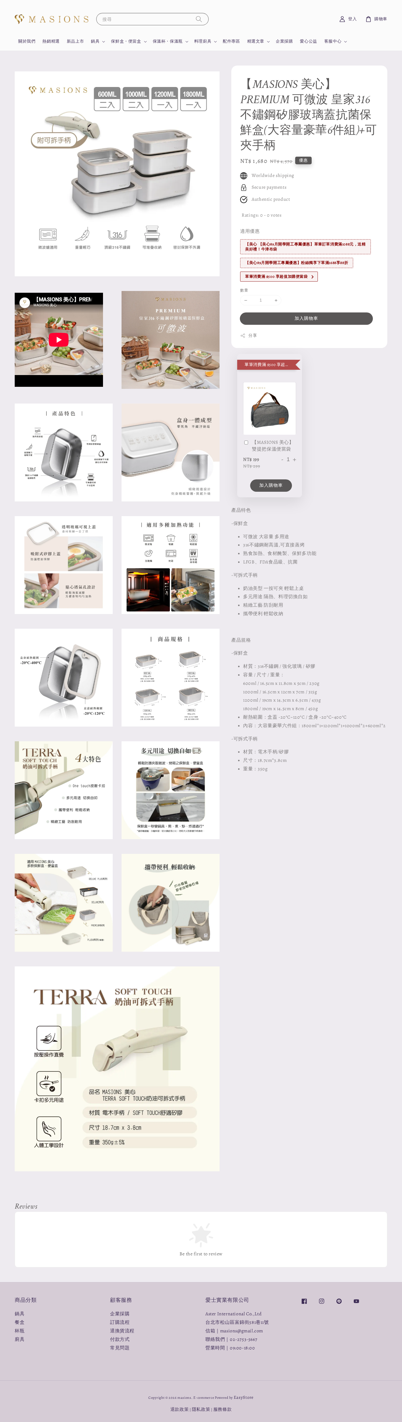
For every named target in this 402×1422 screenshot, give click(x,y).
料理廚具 (202, 41)
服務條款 (222, 1409)
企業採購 (284, 41)
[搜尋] (199, 19)
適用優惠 (250, 231)
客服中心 (332, 41)
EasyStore (244, 1397)
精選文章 (255, 41)
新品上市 (75, 41)
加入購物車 (306, 319)
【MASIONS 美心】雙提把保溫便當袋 (273, 445)
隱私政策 (201, 1409)
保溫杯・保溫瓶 (168, 41)
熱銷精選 (50, 41)
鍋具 (95, 41)
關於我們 (26, 41)
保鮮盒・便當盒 (126, 41)
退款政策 (179, 1409)
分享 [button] (252, 336)
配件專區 (231, 41)
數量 (244, 290)
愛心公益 (308, 41)
